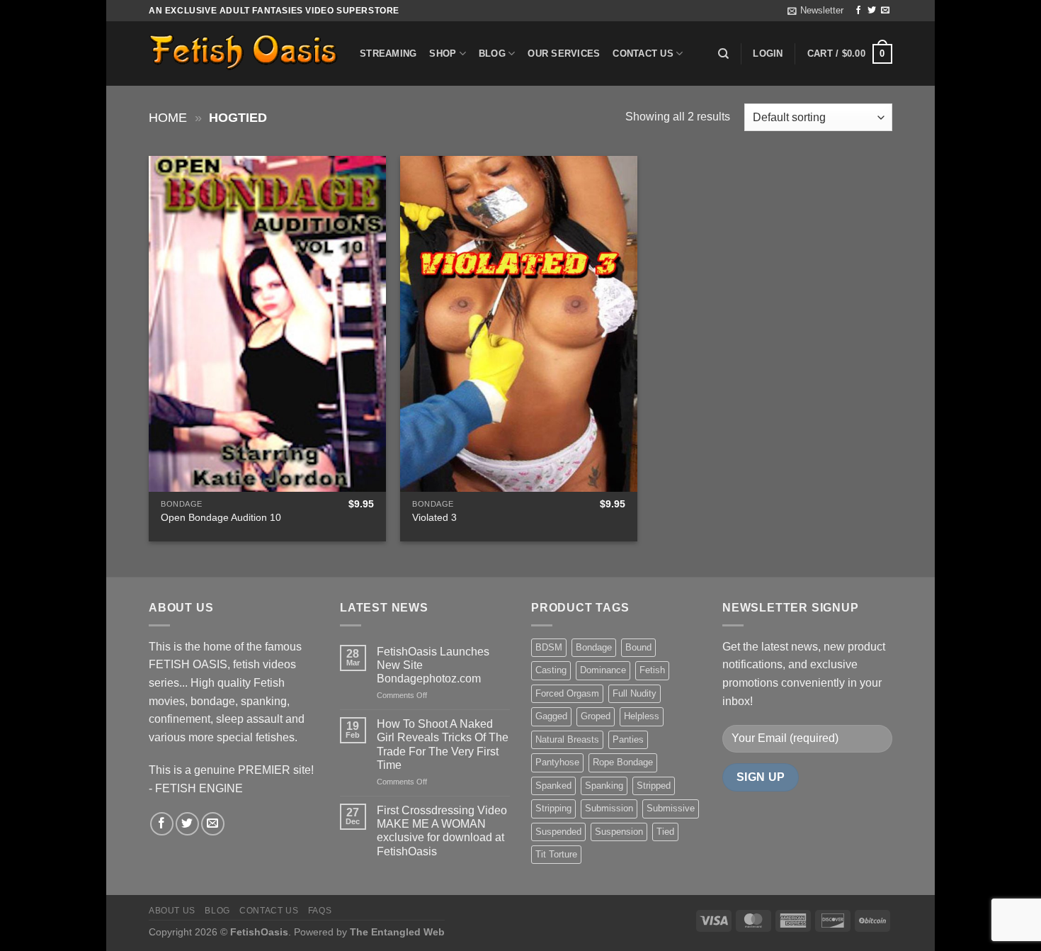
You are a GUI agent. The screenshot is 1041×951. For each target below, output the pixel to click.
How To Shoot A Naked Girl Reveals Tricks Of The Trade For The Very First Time (442, 744)
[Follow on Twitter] (872, 11)
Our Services (564, 53)
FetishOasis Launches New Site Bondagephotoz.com (433, 665)
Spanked (553, 785)
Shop (442, 53)
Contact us (643, 53)
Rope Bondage (623, 762)
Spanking (604, 785)
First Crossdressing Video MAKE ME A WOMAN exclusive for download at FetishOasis (442, 830)
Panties (628, 739)
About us (172, 911)
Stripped (654, 785)
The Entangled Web (397, 932)
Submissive (671, 808)
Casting (551, 670)
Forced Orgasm (567, 693)
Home (168, 117)
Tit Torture (556, 854)
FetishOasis (259, 932)
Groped (595, 716)
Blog (492, 53)
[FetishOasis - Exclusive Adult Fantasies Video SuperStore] (244, 53)
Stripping (553, 808)
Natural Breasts (567, 739)
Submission (609, 808)
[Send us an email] (885, 11)
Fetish (652, 670)
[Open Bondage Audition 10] (267, 324)
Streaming (388, 53)
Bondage (594, 647)
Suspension (619, 831)
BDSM (548, 647)
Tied (665, 831)
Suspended (558, 831)
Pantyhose (557, 762)
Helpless (641, 716)
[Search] (723, 53)
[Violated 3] (518, 324)
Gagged (551, 716)
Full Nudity (634, 693)
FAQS (319, 911)
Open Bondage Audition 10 (221, 517)
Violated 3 (434, 517)
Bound (638, 647)
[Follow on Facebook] (858, 11)
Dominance (603, 670)
